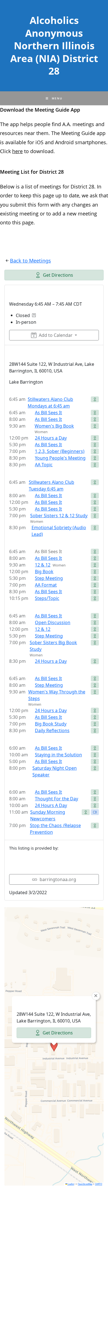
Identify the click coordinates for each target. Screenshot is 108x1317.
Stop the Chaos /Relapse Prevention (55, 828)
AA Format (46, 585)
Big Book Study (50, 724)
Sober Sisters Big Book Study (53, 645)
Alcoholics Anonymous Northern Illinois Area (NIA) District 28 (54, 45)
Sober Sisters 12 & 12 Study (59, 515)
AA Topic (44, 465)
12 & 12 (42, 565)
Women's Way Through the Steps (56, 695)
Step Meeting (49, 578)
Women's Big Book (54, 426)
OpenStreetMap (85, 1183)
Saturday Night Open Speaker (54, 771)
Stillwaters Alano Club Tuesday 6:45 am (51, 485)
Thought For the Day (56, 799)
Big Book (44, 571)
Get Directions (58, 275)
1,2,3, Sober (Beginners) (59, 451)
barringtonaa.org (58, 879)
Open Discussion (52, 622)
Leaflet (70, 1183)
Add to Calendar (56, 335)
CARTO (98, 1183)
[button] (54, 1046)
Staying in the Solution (58, 755)
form (44, 204)
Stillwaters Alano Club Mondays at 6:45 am (50, 402)
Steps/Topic (47, 598)
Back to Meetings (30, 260)
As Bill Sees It (48, 412)
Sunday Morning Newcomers (47, 815)
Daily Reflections (52, 730)
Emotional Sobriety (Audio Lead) (59, 530)
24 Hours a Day (51, 438)
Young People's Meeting (60, 458)
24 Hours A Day (51, 805)
